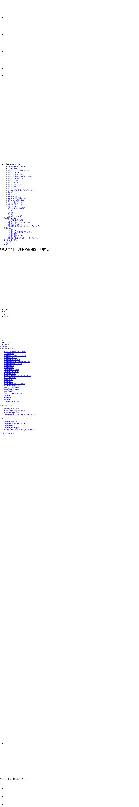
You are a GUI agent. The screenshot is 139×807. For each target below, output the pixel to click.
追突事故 (11, 214)
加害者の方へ (12, 196)
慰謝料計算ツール (6, 346)
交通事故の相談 (13, 180)
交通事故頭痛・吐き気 (15, 236)
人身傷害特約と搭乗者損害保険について (21, 190)
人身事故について (14, 188)
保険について (12, 194)
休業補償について (14, 192)
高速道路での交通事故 (15, 216)
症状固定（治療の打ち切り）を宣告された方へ (23, 238)
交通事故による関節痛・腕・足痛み (20, 232)
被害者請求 (11, 212)
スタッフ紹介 (8, 242)
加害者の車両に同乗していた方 (18, 198)
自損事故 (11, 210)
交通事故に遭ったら (14, 172)
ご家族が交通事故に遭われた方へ (19, 166)
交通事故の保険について (16, 174)
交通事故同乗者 (13, 182)
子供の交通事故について (16, 202)
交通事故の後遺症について (17, 178)
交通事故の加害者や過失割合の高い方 (20, 176)
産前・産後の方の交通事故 (17, 208)
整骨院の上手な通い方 (15, 224)
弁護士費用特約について (16, 204)
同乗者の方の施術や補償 (16, 200)
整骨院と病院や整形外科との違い (19, 222)
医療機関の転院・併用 (15, 220)
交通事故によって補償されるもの (19, 170)
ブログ (6, 244)
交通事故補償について (15, 186)
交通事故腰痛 (12, 234)
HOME (6, 309)
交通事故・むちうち (14, 230)
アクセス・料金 (5, 342)
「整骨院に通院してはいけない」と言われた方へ (24, 226)
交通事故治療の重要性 (15, 184)
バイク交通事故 (13, 168)
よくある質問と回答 (10, 240)
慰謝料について (13, 206)
